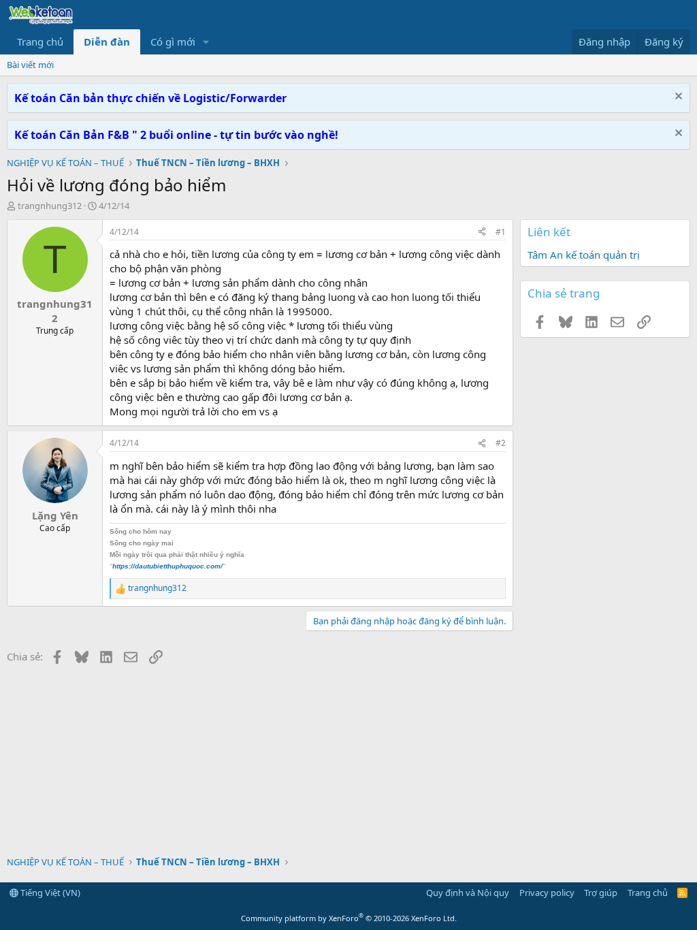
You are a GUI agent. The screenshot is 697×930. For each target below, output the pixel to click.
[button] (206, 41)
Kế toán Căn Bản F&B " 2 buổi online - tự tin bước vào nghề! (176, 134)
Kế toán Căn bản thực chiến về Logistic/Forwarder (150, 98)
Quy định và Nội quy (467, 892)
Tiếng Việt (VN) (49, 892)
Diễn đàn (107, 41)
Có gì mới (172, 41)
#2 (501, 443)
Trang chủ (40, 41)
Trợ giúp (600, 892)
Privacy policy (546, 892)
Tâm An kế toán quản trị (584, 254)
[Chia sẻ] (482, 232)
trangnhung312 (50, 205)
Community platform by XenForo (349, 918)
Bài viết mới (30, 65)
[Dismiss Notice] (677, 98)
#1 (501, 232)
